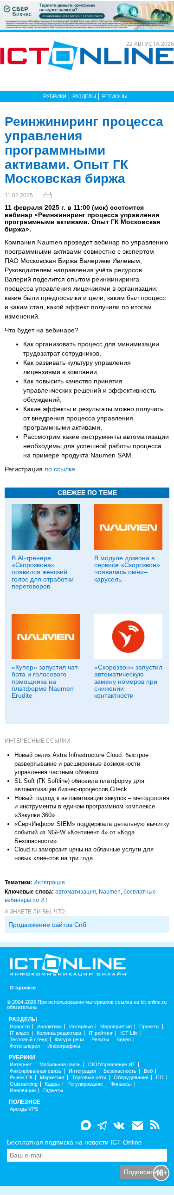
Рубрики (54, 96)
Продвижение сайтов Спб (47, 924)
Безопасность (119, 1071)
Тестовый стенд (28, 1039)
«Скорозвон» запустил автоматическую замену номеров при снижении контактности (128, 681)
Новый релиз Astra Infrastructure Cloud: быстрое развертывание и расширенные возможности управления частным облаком (81, 763)
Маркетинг (52, 1077)
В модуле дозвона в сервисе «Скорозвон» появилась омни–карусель (127, 568)
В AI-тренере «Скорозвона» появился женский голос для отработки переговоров (43, 572)
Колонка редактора (59, 1033)
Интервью (81, 1026)
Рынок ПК (21, 1077)
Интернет (21, 1064)
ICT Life (129, 1033)
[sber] (87, 15)
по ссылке (60, 469)
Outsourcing (24, 1084)
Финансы (121, 1084)
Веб (148, 1071)
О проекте (23, 987)
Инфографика (63, 1046)
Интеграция (49, 882)
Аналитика (49, 1026)
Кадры (52, 1084)
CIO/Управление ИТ (111, 1064)
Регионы (115, 96)
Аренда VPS (24, 1109)
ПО (160, 1077)
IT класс (19, 1033)
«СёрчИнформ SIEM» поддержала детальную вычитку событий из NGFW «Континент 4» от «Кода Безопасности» (91, 832)
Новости (20, 1026)
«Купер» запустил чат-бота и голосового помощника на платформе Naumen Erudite (46, 681)
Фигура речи (69, 1039)
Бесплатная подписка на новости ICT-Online (74, 1142)
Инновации (23, 1090)
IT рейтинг (101, 1033)
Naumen (110, 891)
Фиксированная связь (35, 1071)
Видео (123, 1039)
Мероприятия (116, 1026)
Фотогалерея (25, 1046)
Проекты (149, 1026)
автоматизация (75, 891)
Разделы (84, 96)
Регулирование (85, 1084)
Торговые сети (89, 1077)
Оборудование (131, 1077)
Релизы (100, 1039)
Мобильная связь (60, 1064)
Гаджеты (53, 1090)
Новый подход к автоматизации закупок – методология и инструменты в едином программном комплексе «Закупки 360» (91, 807)
